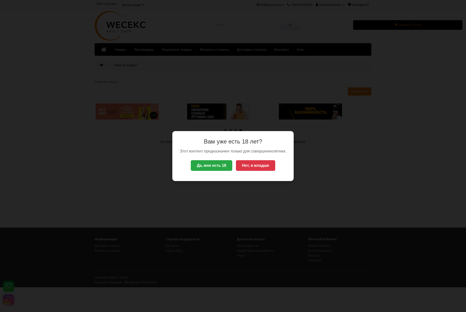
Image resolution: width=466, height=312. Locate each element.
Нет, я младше (255, 165)
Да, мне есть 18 (211, 165)
